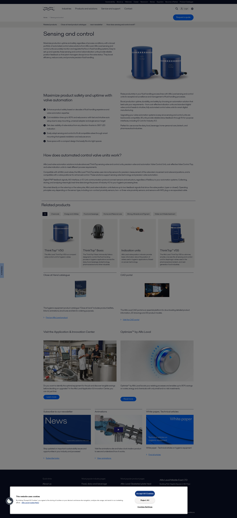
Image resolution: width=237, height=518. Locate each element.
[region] (99, 500)
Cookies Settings (145, 507)
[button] (9, 501)
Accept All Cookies (144, 493)
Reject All (145, 500)
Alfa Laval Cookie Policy (30, 503)
